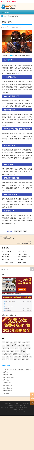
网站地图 (11, 405)
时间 (8, 351)
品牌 (13, 345)
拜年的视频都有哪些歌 (8, 377)
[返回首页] (32, 394)
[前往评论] (32, 398)
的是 (16, 356)
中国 (7, 342)
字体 (8, 348)
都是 (27, 359)
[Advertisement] (17, 433)
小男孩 (17, 413)
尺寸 (16, 348)
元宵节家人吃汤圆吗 (7, 262)
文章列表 (8, 1)
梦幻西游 (4, 354)
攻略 (29, 348)
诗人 (11, 359)
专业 (3, 342)
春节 (11, 55)
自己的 (25, 356)
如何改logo (5, 372)
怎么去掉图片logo (7, 374)
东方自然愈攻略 (6, 254)
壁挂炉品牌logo (22, 251)
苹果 (31, 356)
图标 (27, 345)
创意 (8, 345)
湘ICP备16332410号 (22, 405)
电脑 (3, 356)
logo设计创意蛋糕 (6, 251)
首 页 (2, 1)
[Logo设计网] (17, 6)
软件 (19, 359)
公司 (28, 342)
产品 (11, 342)
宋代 (12, 348)
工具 (20, 348)
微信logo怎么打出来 (8, 388)
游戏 (20, 354)
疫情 (7, 356)
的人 (11, 356)
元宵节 (23, 342)
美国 (20, 356)
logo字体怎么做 (7, 382)
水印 (10, 354)
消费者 (15, 354)
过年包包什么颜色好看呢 (24, 257)
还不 (23, 359)
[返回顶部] (32, 403)
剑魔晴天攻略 (5, 257)
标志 (23, 350)
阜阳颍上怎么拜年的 (8, 238)
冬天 (3, 345)
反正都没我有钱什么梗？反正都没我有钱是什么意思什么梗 (17, 369)
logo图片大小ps (22, 262)
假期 (9, 60)
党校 (8, 55)
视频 (7, 359)
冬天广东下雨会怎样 (23, 254)
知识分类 (14, 1)
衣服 (3, 359)
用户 (28, 354)
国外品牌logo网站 (7, 390)
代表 (15, 342)
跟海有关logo (5, 259)
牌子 (24, 354)
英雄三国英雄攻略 (7, 385)
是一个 (17, 351)
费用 (15, 359)
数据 (3, 351)
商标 (23, 345)
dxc (6, 27)
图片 (3, 348)
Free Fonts (5, 227)
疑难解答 (16, 405)
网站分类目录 (26, 403)
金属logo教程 (6, 380)
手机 (25, 348)
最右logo (20, 259)
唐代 (19, 345)
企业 (19, 342)
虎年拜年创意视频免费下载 (24, 243)
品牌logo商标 (6, 393)
